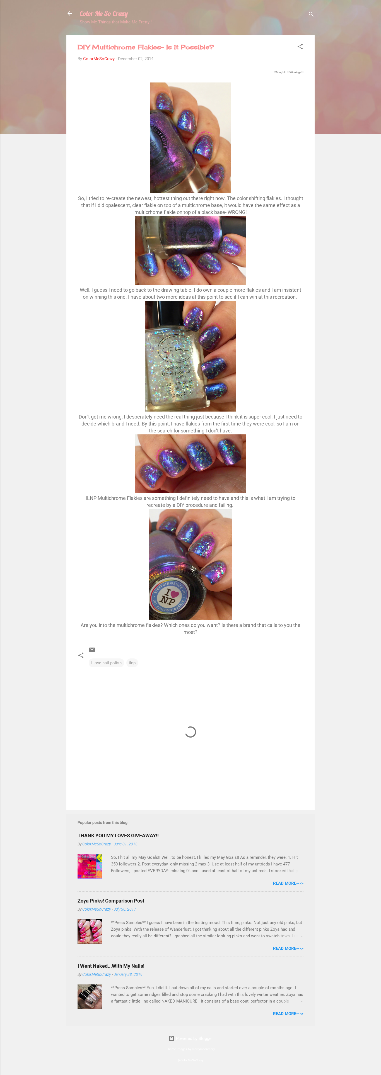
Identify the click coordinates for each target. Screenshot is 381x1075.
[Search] (311, 15)
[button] (300, 47)
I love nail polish (106, 662)
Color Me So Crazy (104, 13)
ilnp (132, 662)
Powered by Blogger (194, 1038)
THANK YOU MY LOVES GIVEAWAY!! (118, 835)
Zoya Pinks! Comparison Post (111, 901)
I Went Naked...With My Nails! (111, 966)
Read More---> (288, 883)
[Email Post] (92, 651)
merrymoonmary (203, 1049)
